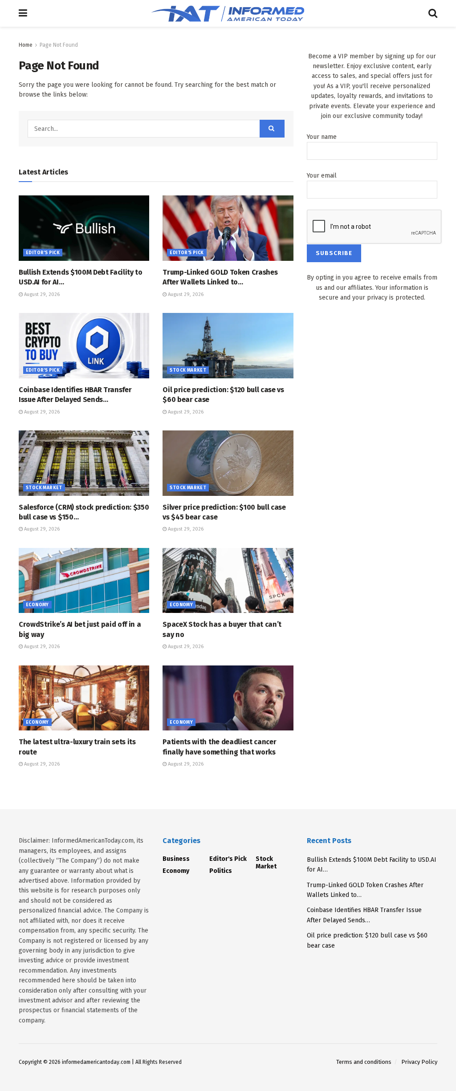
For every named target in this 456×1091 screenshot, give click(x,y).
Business (176, 859)
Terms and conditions (363, 1062)
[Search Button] (432, 13)
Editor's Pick (43, 253)
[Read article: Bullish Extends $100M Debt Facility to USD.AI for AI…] (84, 228)
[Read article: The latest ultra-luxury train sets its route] (84, 698)
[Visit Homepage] (227, 13)
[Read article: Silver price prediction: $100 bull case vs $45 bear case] (228, 463)
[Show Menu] (23, 13)
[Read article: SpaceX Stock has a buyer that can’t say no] (228, 580)
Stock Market (188, 370)
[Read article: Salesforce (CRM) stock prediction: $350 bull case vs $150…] (84, 463)
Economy (37, 605)
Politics (220, 871)
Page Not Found (59, 45)
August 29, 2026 (41, 294)
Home (26, 45)
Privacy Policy (419, 1062)
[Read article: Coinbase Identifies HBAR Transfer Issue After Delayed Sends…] (84, 345)
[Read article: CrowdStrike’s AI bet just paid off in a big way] (84, 580)
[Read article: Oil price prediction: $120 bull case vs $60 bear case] (228, 345)
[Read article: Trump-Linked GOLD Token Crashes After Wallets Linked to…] (228, 228)
